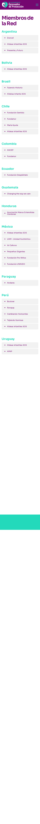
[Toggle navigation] (37, 4)
